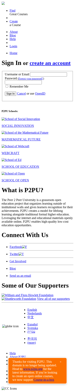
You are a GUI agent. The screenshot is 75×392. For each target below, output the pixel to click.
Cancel (21, 93)
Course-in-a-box (44, 379)
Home (13, 53)
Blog (13, 35)
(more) (31, 342)
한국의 (32, 338)
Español (32, 324)
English (32, 309)
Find (12, 10)
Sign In (10, 93)
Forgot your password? (31, 78)
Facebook (16, 247)
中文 (30, 317)
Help (13, 39)
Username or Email (17, 74)
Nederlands (34, 313)
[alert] (37, 371)
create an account (50, 63)
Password (24, 78)
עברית (31, 331)
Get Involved (18, 261)
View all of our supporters (53, 298)
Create (14, 21)
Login (13, 46)
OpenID (40, 93)
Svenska (32, 328)
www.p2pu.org (32, 369)
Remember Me (18, 86)
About (14, 31)
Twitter (14, 254)
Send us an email (20, 275)
